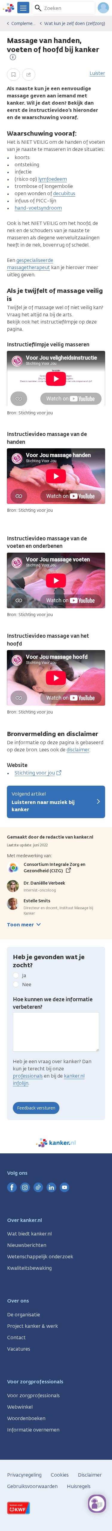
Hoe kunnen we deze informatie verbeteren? (53, 1003)
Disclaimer (90, 1475)
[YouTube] (64, 1187)
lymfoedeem (52, 179)
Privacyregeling (24, 1475)
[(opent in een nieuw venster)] (12, 1187)
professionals (28, 1076)
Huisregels (78, 1486)
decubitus (64, 193)
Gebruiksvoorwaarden (32, 1486)
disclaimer (78, 750)
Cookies (60, 1475)
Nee (26, 984)
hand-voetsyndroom (38, 208)
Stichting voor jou (35, 773)
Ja (24, 975)
